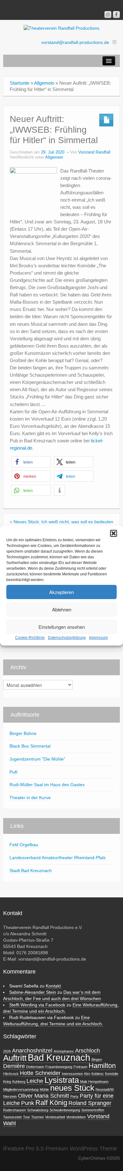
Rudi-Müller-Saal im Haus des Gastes (47, 784)
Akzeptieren (61, 592)
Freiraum (80, 1067)
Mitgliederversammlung (20, 1089)
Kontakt (53, 985)
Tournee (37, 1117)
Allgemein (44, 83)
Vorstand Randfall (94, 152)
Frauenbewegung (58, 1067)
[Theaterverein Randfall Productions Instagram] (107, 14)
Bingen (96, 1059)
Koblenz (97, 1074)
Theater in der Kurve (30, 797)
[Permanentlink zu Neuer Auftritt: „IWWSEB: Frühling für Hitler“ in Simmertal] (33, 190)
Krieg (7, 1081)
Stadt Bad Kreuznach (30, 870)
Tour (26, 1117)
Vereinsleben (76, 1117)
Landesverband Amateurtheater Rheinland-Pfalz (57, 857)
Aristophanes (64, 1051)
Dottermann (35, 1067)
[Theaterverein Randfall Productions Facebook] (116, 14)
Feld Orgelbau (23, 844)
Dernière (14, 1066)
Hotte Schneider (40, 1073)
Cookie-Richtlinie (30, 637)
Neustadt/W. (105, 1089)
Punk (27, 1103)
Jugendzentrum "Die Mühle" (37, 758)
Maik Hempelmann (94, 1081)
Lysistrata (61, 1080)
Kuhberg (18, 1081)
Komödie (111, 1074)
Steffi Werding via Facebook (37, 1004)
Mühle (44, 1089)
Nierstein (10, 1096)
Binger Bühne (23, 733)
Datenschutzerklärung (67, 637)
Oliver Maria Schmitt (43, 1096)
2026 (7, 1051)
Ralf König (51, 1103)
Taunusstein (12, 1117)
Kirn (87, 1074)
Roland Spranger (89, 1103)
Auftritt (14, 1058)
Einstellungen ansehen (61, 626)
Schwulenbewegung (65, 1110)
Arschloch (87, 1050)
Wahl (9, 1123)
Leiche (34, 1081)
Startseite (19, 83)
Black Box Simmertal (29, 746)
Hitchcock (11, 1074)
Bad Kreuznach (59, 1057)
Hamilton (102, 1066)
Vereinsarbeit (55, 1117)
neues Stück (72, 1088)
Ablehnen (61, 609)
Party (74, 1096)
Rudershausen (14, 1110)
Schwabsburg (37, 1110)
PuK (13, 771)
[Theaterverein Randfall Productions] (61, 27)
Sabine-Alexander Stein (32, 992)
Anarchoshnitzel (32, 1050)
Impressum (98, 637)
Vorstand (98, 1116)
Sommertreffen (92, 1110)
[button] (113, 533)
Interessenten (72, 1074)
